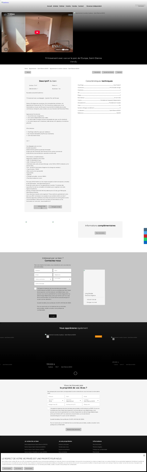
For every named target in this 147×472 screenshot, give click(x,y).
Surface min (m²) (70, 404)
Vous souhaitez (57, 278)
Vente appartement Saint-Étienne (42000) (35, 444)
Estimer (61, 6)
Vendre (68, 6)
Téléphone (57, 275)
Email (37, 275)
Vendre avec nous (64, 447)
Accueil (49, 6)
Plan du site (96, 452)
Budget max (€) (53, 404)
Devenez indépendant (94, 6)
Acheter (55, 6)
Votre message (40, 283)
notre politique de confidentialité (68, 464)
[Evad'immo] (10, 6)
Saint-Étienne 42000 (43, 68)
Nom (56, 270)
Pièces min (87, 404)
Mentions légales (97, 447)
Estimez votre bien (64, 444)
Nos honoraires (97, 444)
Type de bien (68, 399)
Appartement (32, 68)
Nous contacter (63, 452)
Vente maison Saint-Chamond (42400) (34, 447)
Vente (26, 68)
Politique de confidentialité (100, 449)
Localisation (86, 399)
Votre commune (40, 279)
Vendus (74, 6)
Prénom (38, 270)
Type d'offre (51, 399)
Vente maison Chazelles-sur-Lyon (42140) (35, 452)
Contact (81, 6)
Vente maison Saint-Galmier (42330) (34, 449)
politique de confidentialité (57, 424)
